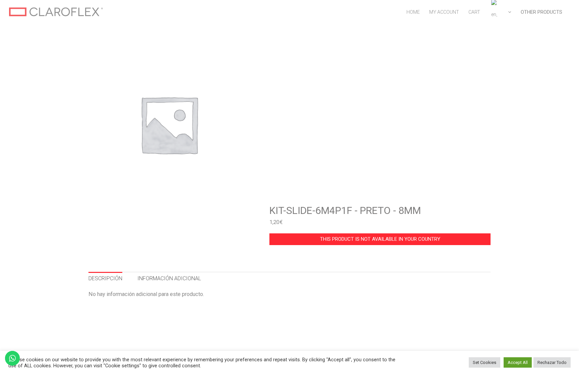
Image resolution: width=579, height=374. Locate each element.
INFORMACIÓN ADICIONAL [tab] (169, 278)
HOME (413, 12)
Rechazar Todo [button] (552, 362)
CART (474, 12)
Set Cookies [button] (484, 362)
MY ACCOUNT (444, 12)
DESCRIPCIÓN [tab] (105, 278)
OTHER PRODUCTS (541, 12)
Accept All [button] (518, 362)
